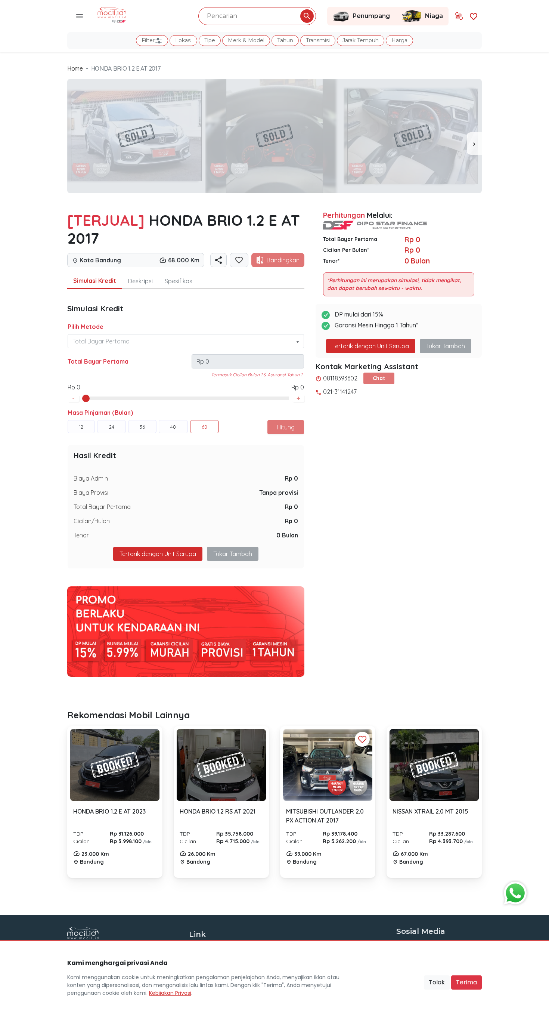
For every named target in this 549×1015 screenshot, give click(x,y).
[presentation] (474, 143)
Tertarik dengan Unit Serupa (370, 346)
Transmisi (318, 40)
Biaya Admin (91, 478)
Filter (148, 40)
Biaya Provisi (91, 492)
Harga (399, 40)
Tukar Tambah (232, 554)
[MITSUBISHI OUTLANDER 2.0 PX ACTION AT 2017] (327, 765)
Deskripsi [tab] (140, 281)
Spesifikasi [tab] (179, 281)
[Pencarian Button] (307, 16)
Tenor (81, 535)
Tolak (437, 982)
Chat (379, 378)
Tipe (209, 40)
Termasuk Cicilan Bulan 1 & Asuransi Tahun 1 (256, 374)
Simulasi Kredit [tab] (94, 280)
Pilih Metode (85, 326)
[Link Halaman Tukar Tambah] (459, 16)
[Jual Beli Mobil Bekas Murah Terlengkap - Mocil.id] (112, 14)
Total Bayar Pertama (98, 361)
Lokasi (183, 40)
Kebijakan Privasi (170, 993)
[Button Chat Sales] (513, 891)
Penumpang (371, 15)
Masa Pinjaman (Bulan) (100, 412)
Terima (466, 982)
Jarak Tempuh (360, 40)
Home (75, 68)
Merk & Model (246, 40)
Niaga (434, 15)
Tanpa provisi (278, 492)
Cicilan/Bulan (92, 521)
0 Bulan (287, 535)
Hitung (286, 427)
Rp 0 (291, 478)
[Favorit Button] (362, 739)
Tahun (285, 40)
